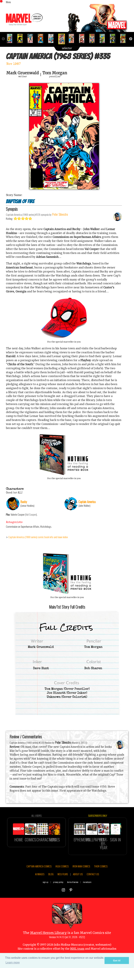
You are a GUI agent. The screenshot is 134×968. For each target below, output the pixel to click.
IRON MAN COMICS (81, 866)
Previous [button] (3, 39)
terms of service (72, 882)
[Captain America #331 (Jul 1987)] (21, 38)
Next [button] (130, 39)
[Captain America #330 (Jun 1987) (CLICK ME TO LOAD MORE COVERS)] (11, 38)
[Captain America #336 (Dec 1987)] (73, 38)
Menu (8, 2)
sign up (45, 882)
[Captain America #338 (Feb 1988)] (93, 38)
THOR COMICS (100, 866)
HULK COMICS (62, 866)
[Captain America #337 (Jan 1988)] (83, 38)
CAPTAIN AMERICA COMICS (39, 866)
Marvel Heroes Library (48, 933)
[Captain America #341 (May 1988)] (124, 38)
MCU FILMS (63, 874)
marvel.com (87, 882)
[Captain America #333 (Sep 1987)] (42, 38)
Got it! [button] (117, 960)
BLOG (51, 874)
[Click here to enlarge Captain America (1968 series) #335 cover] (64, 188)
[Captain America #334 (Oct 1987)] (52, 38)
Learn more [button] (13, 962)
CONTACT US (93, 874)
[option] (11, 38)
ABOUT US (78, 874)
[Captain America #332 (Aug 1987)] (32, 38)
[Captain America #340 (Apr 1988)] (114, 38)
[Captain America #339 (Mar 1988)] (104, 38)
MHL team (77, 948)
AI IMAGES (39, 874)
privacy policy (58, 882)
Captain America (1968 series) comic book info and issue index (38, 537)
